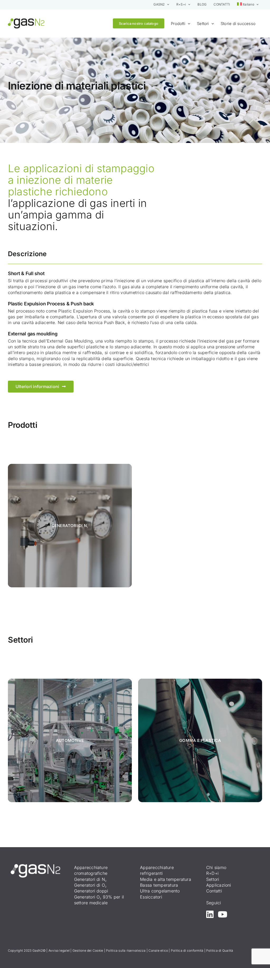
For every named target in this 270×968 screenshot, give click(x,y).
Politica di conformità (187, 950)
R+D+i (212, 873)
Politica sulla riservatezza (126, 950)
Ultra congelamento (160, 890)
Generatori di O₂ (90, 885)
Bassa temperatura (159, 885)
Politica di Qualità (219, 950)
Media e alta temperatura (165, 879)
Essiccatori (151, 897)
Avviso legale (59, 950)
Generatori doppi (91, 890)
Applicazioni (218, 885)
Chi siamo (216, 867)
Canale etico (158, 950)
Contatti (214, 890)
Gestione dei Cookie (88, 950)
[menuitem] (248, 4)
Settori (212, 879)
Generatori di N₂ (90, 879)
